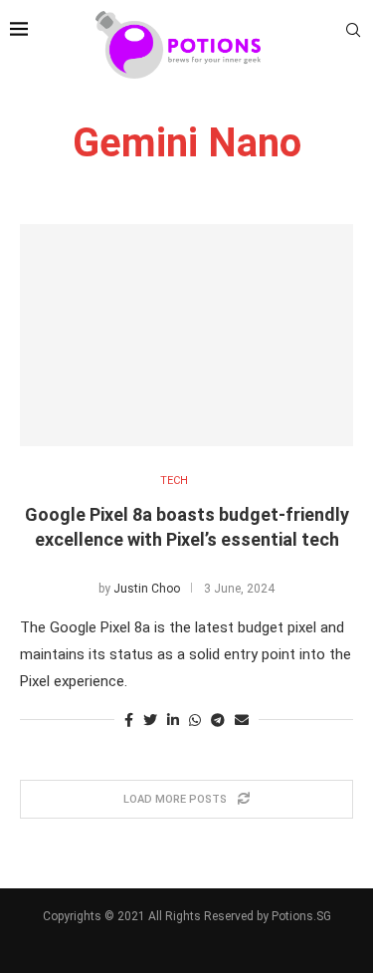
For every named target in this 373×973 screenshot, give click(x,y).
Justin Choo (146, 589)
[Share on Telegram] (218, 720)
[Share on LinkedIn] (173, 720)
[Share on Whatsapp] (195, 720)
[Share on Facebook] (128, 720)
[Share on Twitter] (150, 720)
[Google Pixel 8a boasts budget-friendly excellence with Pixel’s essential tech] (186, 335)
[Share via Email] (242, 720)
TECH (174, 480)
